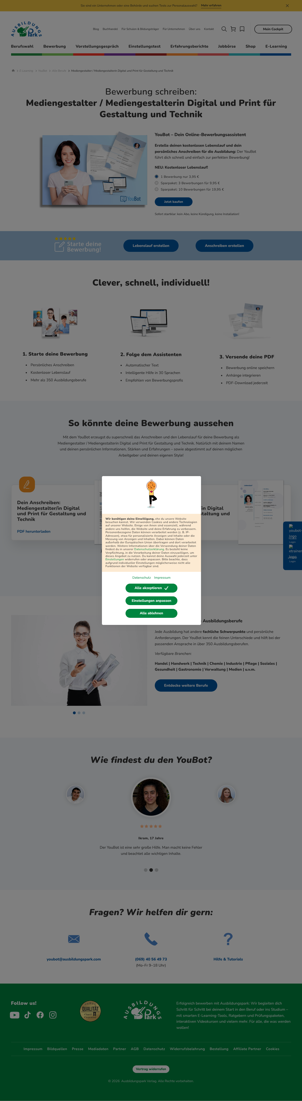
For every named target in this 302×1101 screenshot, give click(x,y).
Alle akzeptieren (148, 588)
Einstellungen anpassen (151, 600)
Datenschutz (141, 577)
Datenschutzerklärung (149, 549)
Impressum (162, 577)
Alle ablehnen (151, 613)
